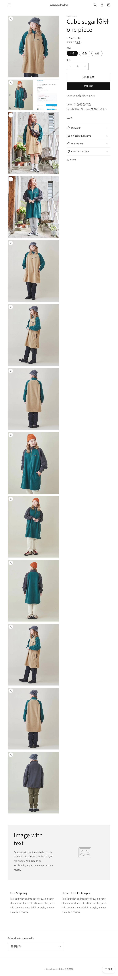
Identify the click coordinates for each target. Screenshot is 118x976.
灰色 (97, 53)
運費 (78, 42)
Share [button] (73, 159)
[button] (9, 5)
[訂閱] (59, 946)
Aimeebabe (54, 969)
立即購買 (88, 86)
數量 (69, 60)
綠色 (84, 53)
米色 (72, 53)
